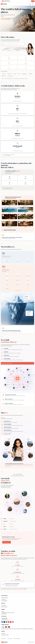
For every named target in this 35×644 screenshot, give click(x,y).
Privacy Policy (9, 638)
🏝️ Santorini (14, 73)
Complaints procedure (5, 634)
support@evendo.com (5, 619)
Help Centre (3, 633)
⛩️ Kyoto (19, 73)
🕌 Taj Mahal (30, 73)
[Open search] (30, 4)
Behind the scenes (4, 606)
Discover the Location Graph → (7, 363)
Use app (33, 1)
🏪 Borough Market (24, 73)
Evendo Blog (3, 599)
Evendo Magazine (4, 600)
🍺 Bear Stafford (9, 73)
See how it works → (6, 542)
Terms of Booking (17, 638)
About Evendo (3, 605)
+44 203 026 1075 (4, 618)
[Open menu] (33, 4)
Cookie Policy (3, 638)
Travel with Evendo (4, 597)
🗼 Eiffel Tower (3, 73)
